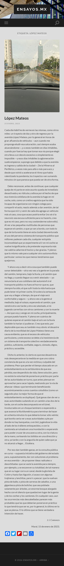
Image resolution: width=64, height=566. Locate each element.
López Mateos (16, 118)
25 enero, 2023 (12, 123)
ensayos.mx (32, 9)
